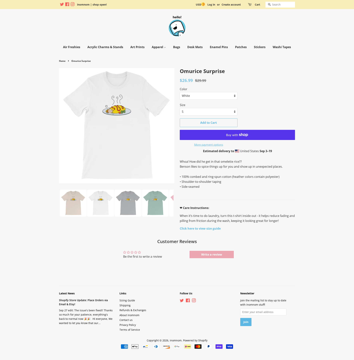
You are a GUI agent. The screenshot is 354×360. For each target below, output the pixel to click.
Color (183, 89)
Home (62, 61)
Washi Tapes (282, 47)
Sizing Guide (127, 300)
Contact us (126, 320)
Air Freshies (71, 47)
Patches (241, 47)
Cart (257, 4)
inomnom (176, 340)
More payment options (208, 144)
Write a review (211, 254)
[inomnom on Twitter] (62, 5)
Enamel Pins (219, 47)
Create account (231, 4)
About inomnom (129, 315)
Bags (176, 47)
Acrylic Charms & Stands (105, 47)
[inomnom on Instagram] (72, 5)
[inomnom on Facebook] (67, 5)
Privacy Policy (127, 325)
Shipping (125, 305)
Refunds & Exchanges (132, 310)
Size (182, 105)
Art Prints (137, 47)
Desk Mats (195, 47)
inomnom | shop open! (92, 4)
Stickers (260, 47)
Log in (211, 4)
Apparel (158, 47)
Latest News (67, 293)
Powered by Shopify (195, 340)
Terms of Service (129, 329)
